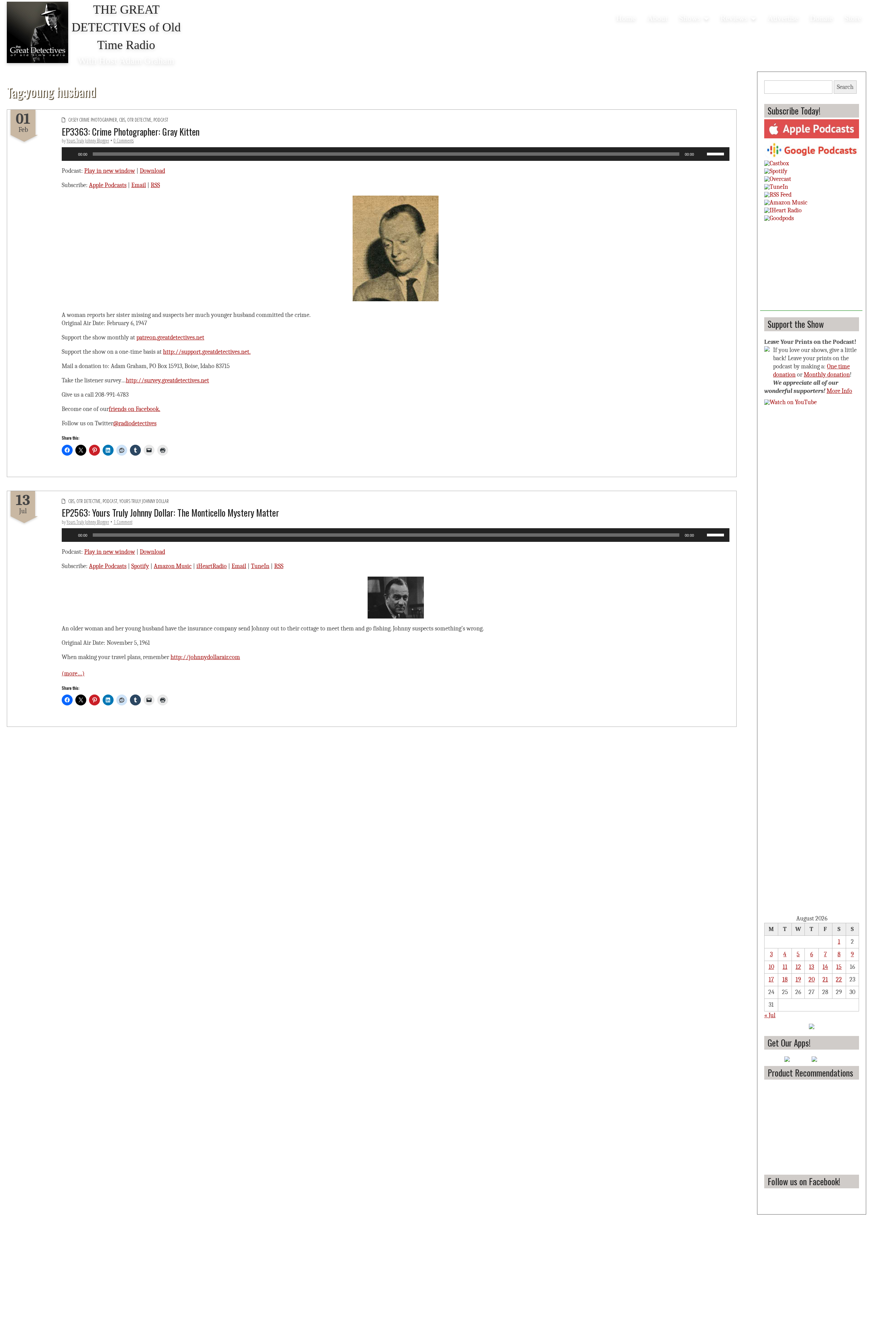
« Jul (769, 1015)
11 (785, 967)
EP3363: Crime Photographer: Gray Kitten (130, 131)
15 (839, 967)
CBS (122, 120)
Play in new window (109, 170)
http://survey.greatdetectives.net (167, 380)
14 (825, 967)
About (657, 18)
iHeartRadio (211, 566)
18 (785, 979)
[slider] (716, 153)
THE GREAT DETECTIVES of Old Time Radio (126, 27)
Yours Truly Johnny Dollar (144, 501)
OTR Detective (139, 120)
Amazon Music (173, 566)
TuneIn (260, 566)
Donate (821, 18)
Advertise (783, 18)
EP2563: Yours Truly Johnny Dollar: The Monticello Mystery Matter (170, 512)
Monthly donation (827, 374)
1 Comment (123, 522)
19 (798, 979)
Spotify (140, 566)
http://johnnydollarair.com (205, 657)
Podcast (160, 120)
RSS (155, 185)
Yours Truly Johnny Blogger (87, 140)
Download (152, 170)
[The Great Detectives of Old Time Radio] (37, 32)
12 (798, 967)
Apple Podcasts (108, 185)
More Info (839, 391)
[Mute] (701, 154)
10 (771, 967)
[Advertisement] (811, 268)
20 (812, 979)
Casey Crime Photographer (92, 120)
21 (825, 979)
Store (852, 18)
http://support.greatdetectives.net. (207, 351)
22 (839, 979)
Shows (689, 18)
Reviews (734, 18)
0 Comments (124, 140)
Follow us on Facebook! (804, 1181)
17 (771, 979)
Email (138, 185)
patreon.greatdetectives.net (170, 337)
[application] (395, 154)
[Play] (70, 154)
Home (626, 18)
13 (811, 967)
